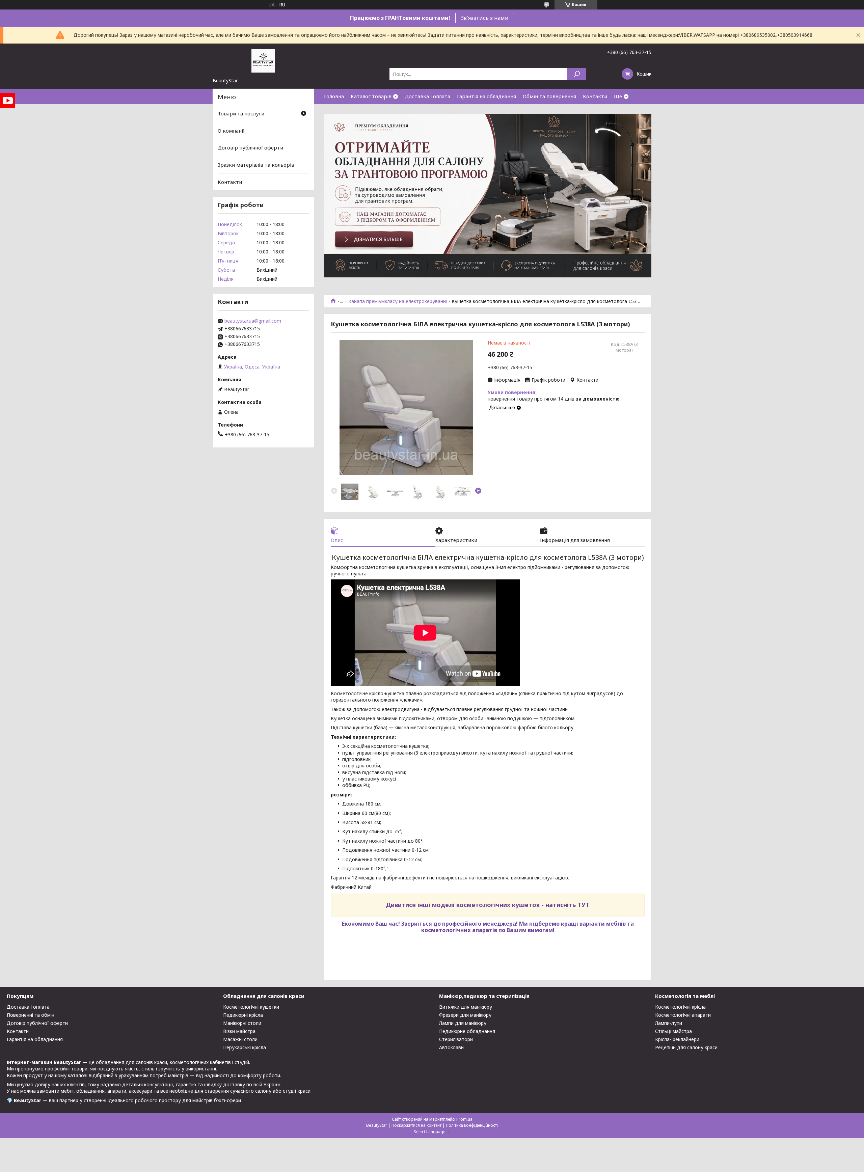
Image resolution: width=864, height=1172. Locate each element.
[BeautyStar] (263, 60)
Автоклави (451, 1047)
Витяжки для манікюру (465, 1007)
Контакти (595, 96)
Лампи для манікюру (462, 1023)
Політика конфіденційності (472, 1125)
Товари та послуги (241, 113)
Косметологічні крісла (680, 1007)
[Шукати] (576, 74)
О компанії (231, 130)
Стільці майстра (673, 1031)
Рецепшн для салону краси (686, 1047)
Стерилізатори (456, 1039)
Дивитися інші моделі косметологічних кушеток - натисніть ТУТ (488, 905)
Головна (334, 96)
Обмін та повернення (549, 96)
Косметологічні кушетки (251, 1007)
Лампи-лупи (668, 1023)
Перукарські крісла (244, 1047)
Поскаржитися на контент (416, 1125)
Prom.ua (464, 1119)
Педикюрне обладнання (467, 1031)
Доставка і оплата (427, 96)
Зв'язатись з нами (485, 18)
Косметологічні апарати (683, 1015)
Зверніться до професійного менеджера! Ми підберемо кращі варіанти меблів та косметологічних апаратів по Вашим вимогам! (517, 927)
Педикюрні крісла (243, 1015)
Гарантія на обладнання (486, 96)
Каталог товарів (371, 96)
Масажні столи (240, 1039)
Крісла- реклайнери (677, 1039)
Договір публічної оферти (250, 147)
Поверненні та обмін (30, 1015)
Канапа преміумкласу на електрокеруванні (397, 301)
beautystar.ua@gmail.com (252, 321)
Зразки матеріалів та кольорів (256, 164)
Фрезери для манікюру (465, 1015)
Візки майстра (239, 1031)
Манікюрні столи (242, 1023)
